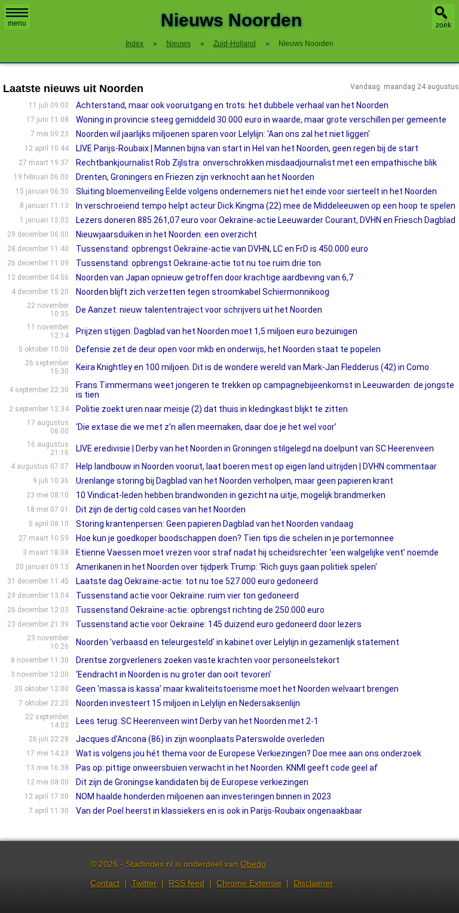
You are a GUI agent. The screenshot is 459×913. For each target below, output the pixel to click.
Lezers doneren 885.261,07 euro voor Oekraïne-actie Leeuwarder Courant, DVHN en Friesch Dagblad (265, 220)
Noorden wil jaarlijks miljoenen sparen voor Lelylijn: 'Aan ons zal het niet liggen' (223, 134)
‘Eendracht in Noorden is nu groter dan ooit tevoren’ (173, 674)
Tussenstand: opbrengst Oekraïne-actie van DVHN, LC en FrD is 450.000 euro (222, 249)
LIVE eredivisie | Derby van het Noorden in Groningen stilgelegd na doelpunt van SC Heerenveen (255, 448)
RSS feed (186, 883)
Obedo (253, 864)
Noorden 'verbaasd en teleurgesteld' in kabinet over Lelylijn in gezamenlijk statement (237, 642)
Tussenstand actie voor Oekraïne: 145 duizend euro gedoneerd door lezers (219, 624)
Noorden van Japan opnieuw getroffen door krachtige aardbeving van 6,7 (214, 277)
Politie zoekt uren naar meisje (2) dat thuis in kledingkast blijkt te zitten (212, 409)
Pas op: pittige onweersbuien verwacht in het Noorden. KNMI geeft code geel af (227, 767)
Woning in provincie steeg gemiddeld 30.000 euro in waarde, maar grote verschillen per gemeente (261, 119)
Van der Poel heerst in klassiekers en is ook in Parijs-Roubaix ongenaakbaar (219, 811)
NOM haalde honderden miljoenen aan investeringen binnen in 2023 (203, 796)
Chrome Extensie (248, 883)
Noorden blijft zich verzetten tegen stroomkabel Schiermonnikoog (202, 292)
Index (134, 43)
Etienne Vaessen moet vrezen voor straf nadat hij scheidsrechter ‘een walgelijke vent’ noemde (257, 552)
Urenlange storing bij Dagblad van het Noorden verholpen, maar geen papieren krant (234, 480)
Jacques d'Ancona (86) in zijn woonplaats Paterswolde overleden (200, 739)
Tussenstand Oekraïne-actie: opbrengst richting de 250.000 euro (200, 610)
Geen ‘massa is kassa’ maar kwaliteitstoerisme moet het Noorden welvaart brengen (237, 689)
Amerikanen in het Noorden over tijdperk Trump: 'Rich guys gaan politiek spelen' (226, 567)
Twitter (144, 883)
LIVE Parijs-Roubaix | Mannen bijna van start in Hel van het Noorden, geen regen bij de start (247, 148)
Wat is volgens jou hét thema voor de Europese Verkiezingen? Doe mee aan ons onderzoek (248, 753)
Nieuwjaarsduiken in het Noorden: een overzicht (166, 234)
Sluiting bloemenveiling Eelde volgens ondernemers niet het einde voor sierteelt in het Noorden (256, 191)
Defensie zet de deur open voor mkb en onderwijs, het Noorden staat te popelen (228, 349)
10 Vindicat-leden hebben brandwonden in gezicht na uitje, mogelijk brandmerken (230, 495)
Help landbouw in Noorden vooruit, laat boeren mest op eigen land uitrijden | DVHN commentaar (256, 466)
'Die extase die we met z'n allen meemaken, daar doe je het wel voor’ (206, 427)
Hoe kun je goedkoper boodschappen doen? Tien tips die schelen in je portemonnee (235, 538)
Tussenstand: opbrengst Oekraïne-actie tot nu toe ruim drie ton (198, 263)
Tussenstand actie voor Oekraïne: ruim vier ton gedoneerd (187, 595)
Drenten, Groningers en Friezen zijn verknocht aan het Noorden (195, 177)
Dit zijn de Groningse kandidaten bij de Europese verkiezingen (192, 782)
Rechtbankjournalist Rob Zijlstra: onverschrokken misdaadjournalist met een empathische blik (256, 162)
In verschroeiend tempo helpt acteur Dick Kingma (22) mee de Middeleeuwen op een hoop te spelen (265, 205)
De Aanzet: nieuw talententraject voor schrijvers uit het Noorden (199, 309)
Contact (105, 883)
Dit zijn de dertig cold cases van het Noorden (161, 509)
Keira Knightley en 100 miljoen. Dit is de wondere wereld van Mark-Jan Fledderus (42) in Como (252, 367)
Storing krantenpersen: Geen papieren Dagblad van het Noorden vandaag (214, 524)
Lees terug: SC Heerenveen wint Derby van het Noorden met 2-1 (197, 721)
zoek (443, 25)
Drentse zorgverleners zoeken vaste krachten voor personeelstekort (207, 660)
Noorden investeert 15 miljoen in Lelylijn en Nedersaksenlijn (188, 703)
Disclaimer (313, 883)
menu (17, 23)
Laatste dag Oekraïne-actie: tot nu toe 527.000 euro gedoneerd (197, 581)
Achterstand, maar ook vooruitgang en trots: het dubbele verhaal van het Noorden (232, 105)
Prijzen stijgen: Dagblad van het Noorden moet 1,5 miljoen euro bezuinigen (216, 331)
